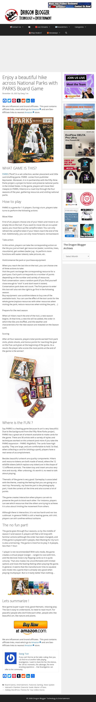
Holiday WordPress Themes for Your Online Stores (24, 690)
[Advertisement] (48, 53)
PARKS (5, 174)
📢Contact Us (15, 27)
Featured (32, 685)
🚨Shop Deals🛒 (35, 33)
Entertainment (22, 685)
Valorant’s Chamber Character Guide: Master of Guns (25, 687)
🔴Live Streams (41, 27)
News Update (49, 685)
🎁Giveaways (52, 33)
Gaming (40, 685)
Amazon (35, 109)
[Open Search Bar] (66, 33)
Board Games (10, 685)
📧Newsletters (61, 27)
